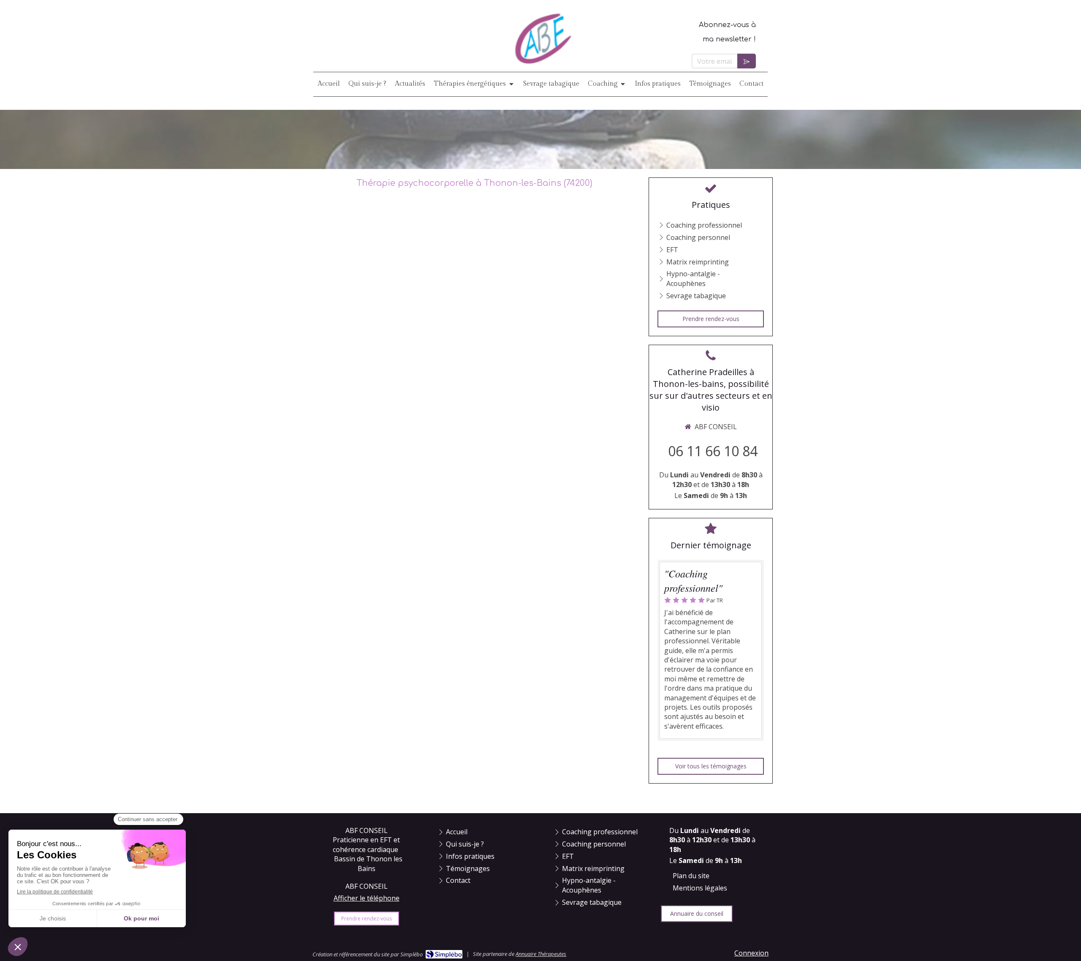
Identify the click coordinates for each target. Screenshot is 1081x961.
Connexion (751, 953)
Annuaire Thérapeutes (541, 954)
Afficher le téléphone (366, 898)
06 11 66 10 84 (713, 451)
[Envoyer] (746, 61)
